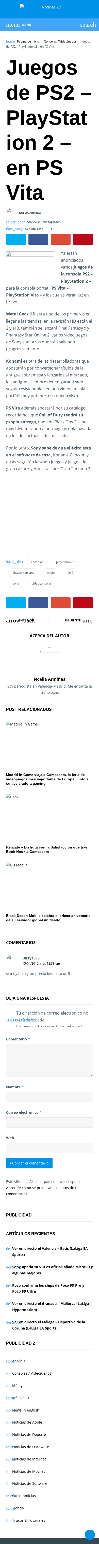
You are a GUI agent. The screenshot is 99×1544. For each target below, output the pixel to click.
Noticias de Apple (27, 1422)
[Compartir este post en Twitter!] (16, 239)
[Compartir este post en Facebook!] (38, 239)
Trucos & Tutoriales (28, 1520)
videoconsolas (42, 583)
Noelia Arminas (30, 212)
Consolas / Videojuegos (60, 41)
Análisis (18, 1360)
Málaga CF (21, 1397)
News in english (25, 1410)
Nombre (15, 1087)
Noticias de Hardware (30, 1446)
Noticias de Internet (29, 1459)
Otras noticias (24, 1495)
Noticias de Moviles (28, 1471)
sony (15, 583)
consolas (37, 562)
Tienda (18, 1508)
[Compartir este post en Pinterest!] (83, 239)
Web (10, 1137)
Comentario (18, 1039)
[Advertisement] (48, 513)
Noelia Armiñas (49, 679)
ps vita (51, 572)
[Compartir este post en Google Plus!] (61, 239)
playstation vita (23, 572)
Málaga (18, 1385)
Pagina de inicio (28, 41)
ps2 (70, 572)
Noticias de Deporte (29, 1434)
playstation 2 (65, 562)
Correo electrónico (24, 1112)
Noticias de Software (29, 1483)
